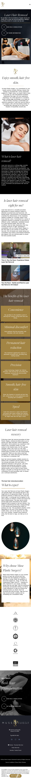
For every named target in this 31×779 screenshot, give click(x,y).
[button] (29, 4)
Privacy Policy (18, 762)
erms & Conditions (10, 762)
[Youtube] (19, 739)
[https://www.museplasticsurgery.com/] (3, 4)
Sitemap (24, 762)
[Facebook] (12, 739)
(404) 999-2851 (15, 735)
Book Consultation (15, 775)
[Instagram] (15, 739)
